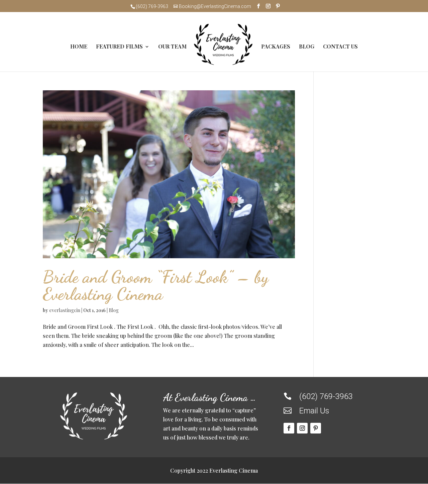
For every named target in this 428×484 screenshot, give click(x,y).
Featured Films (119, 47)
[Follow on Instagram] (302, 428)
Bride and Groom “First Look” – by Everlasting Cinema (156, 285)
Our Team (172, 47)
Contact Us (340, 47)
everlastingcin (64, 310)
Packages (275, 47)
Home (78, 47)
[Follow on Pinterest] (315, 428)
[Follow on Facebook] (289, 428)
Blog (306, 47)
